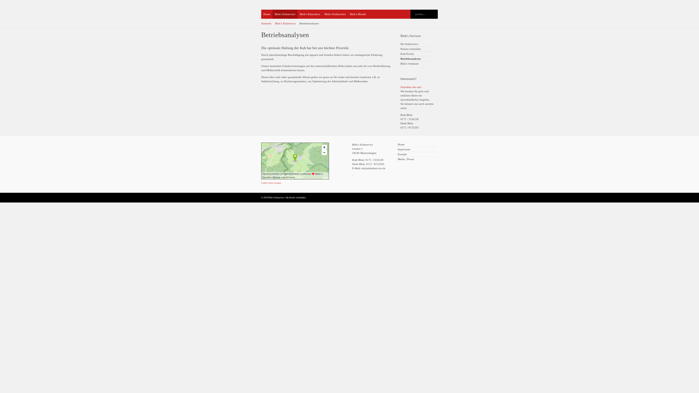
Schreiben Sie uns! (411, 87)
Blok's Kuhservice (285, 23)
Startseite (266, 23)
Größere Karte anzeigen (271, 183)
